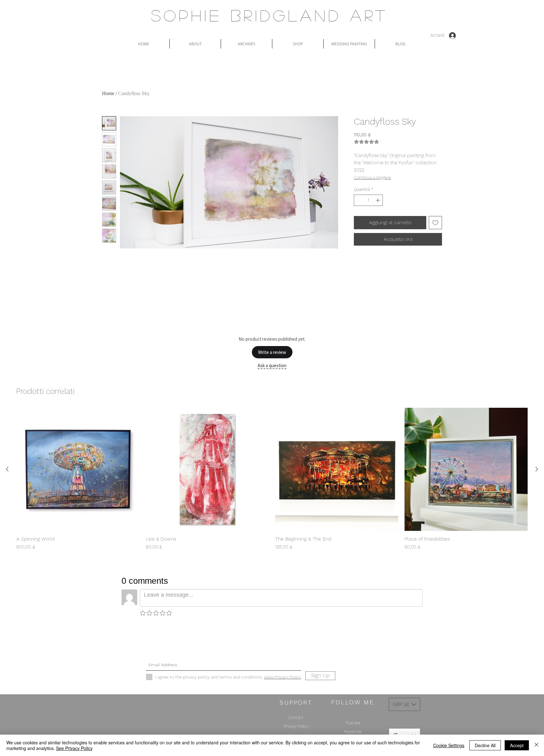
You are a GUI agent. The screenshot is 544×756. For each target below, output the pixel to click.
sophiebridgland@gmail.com (263, 653)
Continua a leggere (372, 177)
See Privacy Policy (74, 748)
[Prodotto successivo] (537, 469)
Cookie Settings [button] (448, 745)
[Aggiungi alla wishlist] (435, 222)
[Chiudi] (536, 745)
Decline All (485, 745)
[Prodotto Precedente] (7, 469)
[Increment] (378, 200)
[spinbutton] (368, 200)
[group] (272, 479)
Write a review (272, 352)
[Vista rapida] (77, 469)
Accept (517, 745)
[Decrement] (358, 200)
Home (108, 93)
